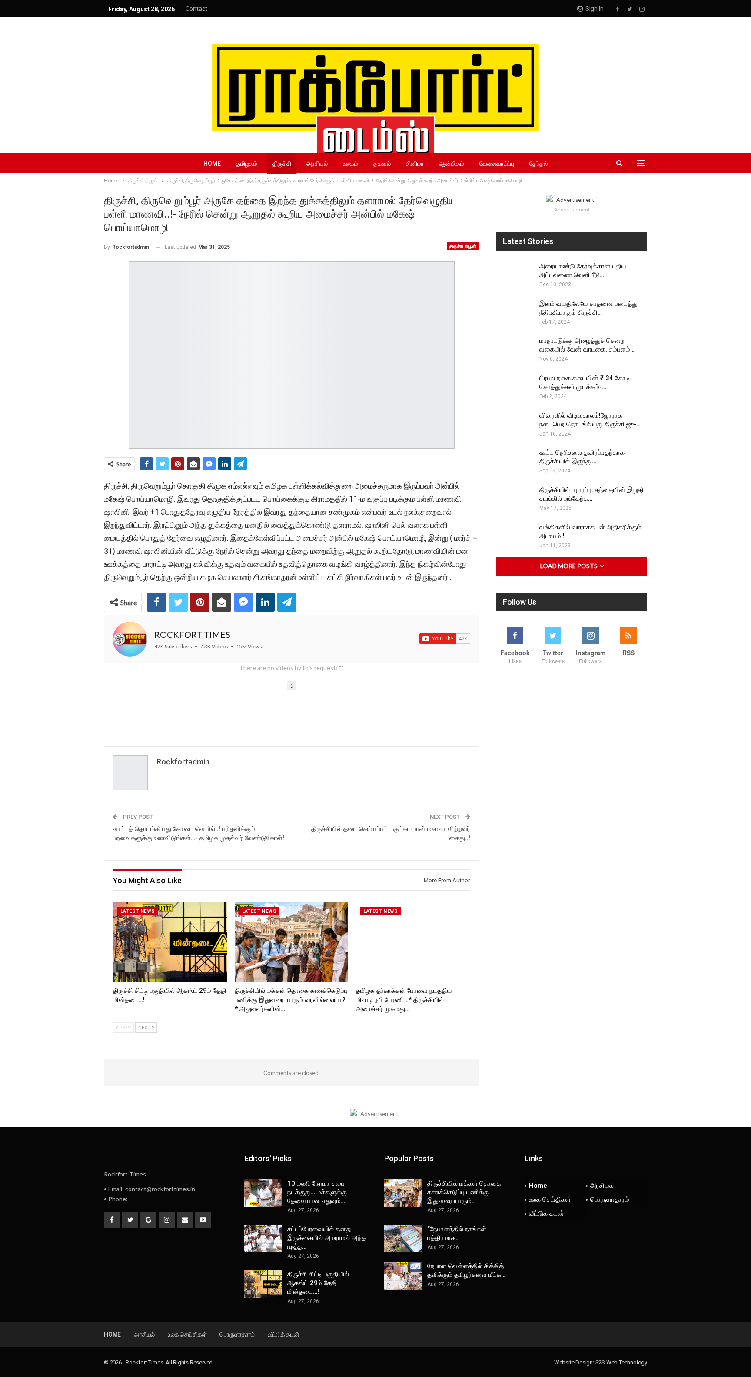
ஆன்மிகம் (451, 163)
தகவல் (382, 163)
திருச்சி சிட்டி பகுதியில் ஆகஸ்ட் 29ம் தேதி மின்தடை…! (318, 1283)
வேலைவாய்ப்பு (496, 163)
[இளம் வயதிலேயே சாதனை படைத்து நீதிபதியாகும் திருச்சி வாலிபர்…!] (515, 313)
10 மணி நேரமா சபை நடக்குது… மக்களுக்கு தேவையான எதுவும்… (317, 1192)
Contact (196, 8)
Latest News (137, 911)
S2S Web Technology (621, 1362)
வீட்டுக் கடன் (546, 1213)
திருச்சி (281, 163)
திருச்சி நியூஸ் (462, 246)
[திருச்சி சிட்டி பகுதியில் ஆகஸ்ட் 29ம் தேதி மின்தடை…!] (170, 942)
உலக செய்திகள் (550, 1199)
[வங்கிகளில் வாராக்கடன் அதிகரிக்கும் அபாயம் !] (515, 537)
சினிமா (415, 163)
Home (212, 163)
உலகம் (350, 163)
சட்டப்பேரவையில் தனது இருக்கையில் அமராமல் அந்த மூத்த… (326, 1237)
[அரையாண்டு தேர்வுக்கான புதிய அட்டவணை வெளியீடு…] (515, 276)
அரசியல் (317, 163)
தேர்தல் (538, 163)
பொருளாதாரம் (609, 1199)
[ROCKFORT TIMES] (130, 639)
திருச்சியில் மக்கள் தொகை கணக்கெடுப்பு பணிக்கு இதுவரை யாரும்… (464, 1192)
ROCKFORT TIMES (192, 634)
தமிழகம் (246, 163)
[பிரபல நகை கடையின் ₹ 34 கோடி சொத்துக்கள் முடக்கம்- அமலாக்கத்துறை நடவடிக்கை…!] (515, 388)
